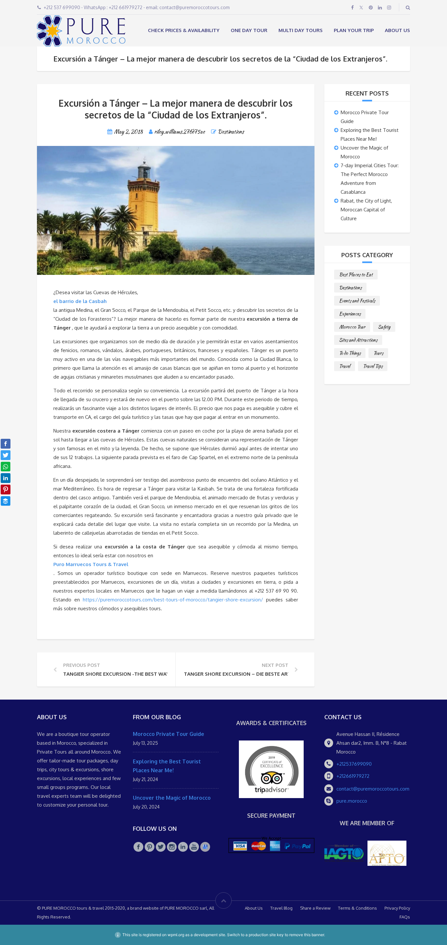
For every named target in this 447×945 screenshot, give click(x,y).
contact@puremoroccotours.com (372, 789)
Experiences (350, 314)
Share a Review (315, 908)
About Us (397, 30)
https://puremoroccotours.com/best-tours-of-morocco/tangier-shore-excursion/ (173, 600)
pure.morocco (351, 801)
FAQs (405, 916)
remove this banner (306, 934)
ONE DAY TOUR (249, 30)
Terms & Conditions (357, 908)
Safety (384, 327)
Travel (344, 366)
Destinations (231, 131)
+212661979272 (352, 776)
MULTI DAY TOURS (300, 30)
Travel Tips (373, 366)
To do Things (350, 353)
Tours (378, 353)
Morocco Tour (352, 327)
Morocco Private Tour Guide (168, 734)
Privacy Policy (397, 908)
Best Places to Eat (356, 274)
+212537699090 (354, 764)
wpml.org (176, 934)
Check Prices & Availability (184, 30)
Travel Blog (281, 908)
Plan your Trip (354, 30)
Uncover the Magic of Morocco (172, 797)
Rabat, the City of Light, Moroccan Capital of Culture (366, 210)
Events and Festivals (357, 300)
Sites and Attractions (358, 340)
